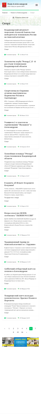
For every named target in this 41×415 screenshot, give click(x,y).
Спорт (6, 49)
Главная (5, 13)
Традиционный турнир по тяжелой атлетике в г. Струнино (19, 243)
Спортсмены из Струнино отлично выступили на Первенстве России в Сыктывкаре (16, 94)
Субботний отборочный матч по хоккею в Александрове (20, 270)
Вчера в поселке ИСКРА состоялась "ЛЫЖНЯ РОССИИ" (18, 214)
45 (18, 332)
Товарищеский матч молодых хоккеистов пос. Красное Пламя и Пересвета (20, 298)
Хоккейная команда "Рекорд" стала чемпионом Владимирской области (20, 156)
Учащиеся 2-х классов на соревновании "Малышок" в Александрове (17, 124)
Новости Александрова (19, 13)
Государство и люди (11, 197)
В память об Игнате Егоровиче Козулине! (19, 184)
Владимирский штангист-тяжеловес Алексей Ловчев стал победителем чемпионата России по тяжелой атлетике (20, 33)
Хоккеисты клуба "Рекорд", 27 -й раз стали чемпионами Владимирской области (20, 64)
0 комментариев (11, 54)
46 (22, 332)
